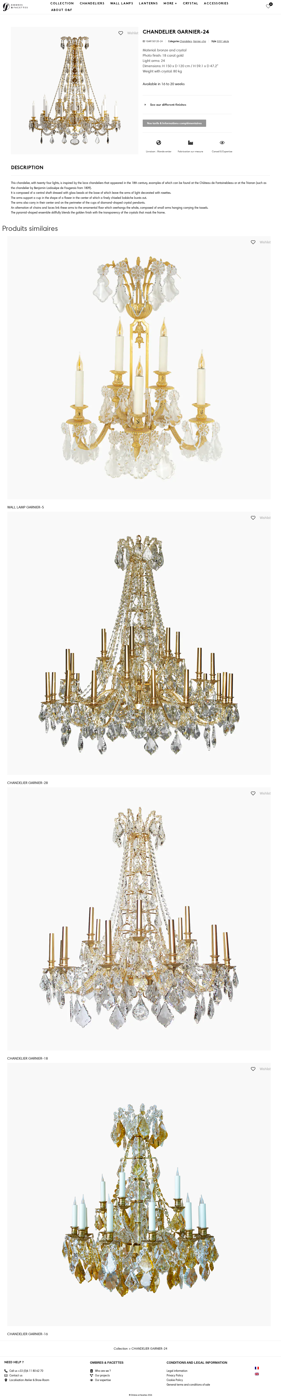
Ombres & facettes (106, 1362)
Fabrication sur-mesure (190, 151)
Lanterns (148, 3)
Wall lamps (121, 3)
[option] (74, 90)
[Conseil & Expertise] (222, 142)
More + (170, 3)
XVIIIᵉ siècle (223, 41)
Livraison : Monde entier (158, 151)
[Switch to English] (257, 1374)
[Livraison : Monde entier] (158, 142)
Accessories (216, 3)
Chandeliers (92, 3)
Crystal (190, 3)
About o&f (61, 10)
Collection (62, 3)
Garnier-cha (199, 41)
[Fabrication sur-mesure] (190, 142)
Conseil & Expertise (222, 151)
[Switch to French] (257, 1368)
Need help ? (14, 1362)
